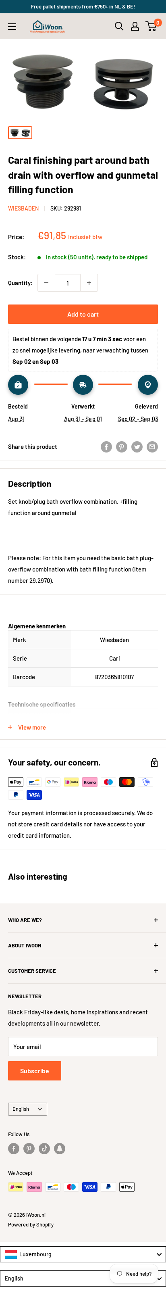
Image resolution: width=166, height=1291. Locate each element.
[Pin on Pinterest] (121, 446)
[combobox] (83, 1254)
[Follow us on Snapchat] (59, 1148)
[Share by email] (152, 446)
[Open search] (119, 26)
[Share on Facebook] (106, 446)
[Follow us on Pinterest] (29, 1148)
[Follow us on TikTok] (44, 1148)
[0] (151, 26)
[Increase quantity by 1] (89, 282)
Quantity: (20, 282)
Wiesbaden (23, 208)
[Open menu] (12, 26)
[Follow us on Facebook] (13, 1148)
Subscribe (34, 1070)
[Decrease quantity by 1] (46, 282)
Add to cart (83, 314)
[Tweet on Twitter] (137, 446)
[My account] (135, 26)
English (20, 1108)
